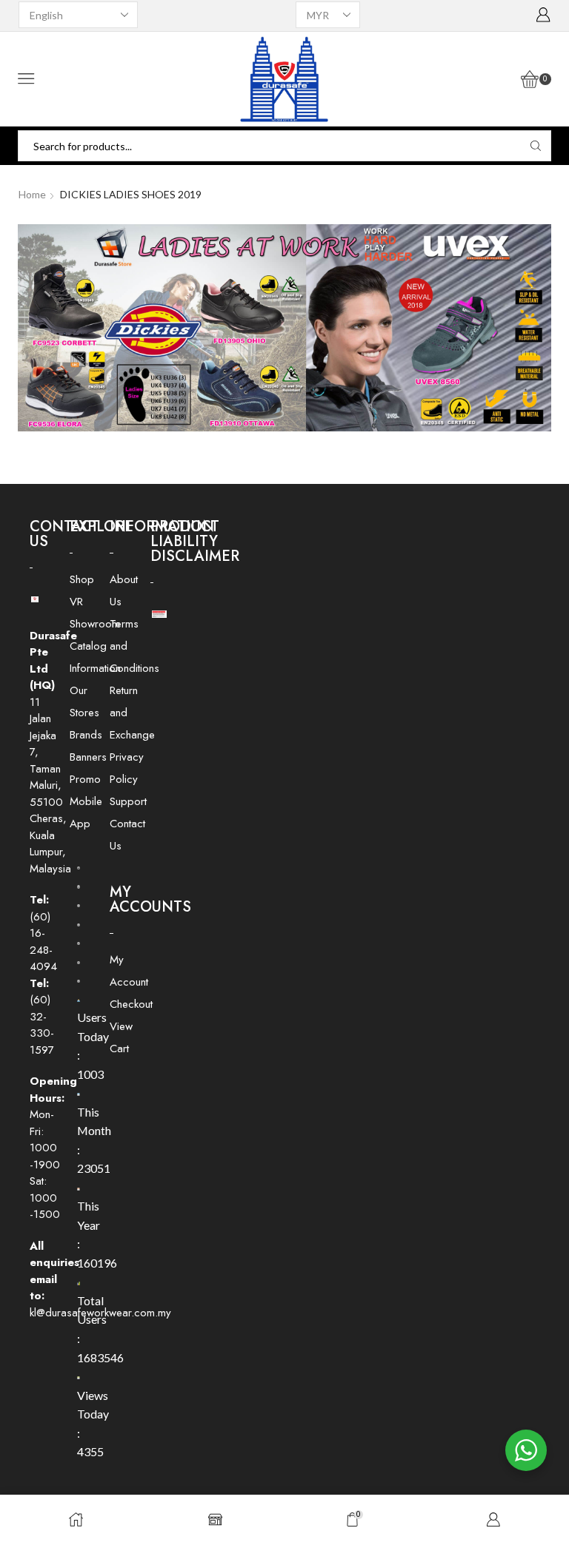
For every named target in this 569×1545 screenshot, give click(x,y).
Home (32, 194)
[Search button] (535, 146)
